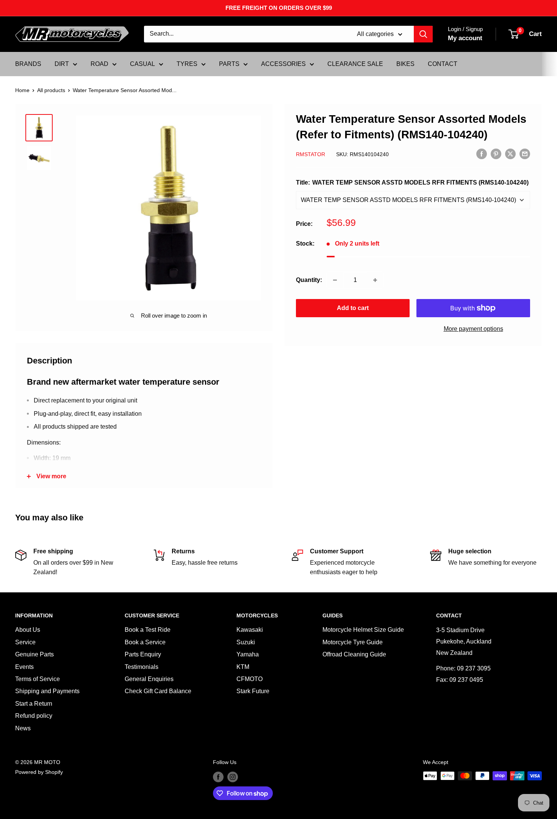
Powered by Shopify (39, 772)
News (23, 728)
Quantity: (309, 280)
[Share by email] (524, 153)
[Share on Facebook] (481, 153)
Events (24, 667)
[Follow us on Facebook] (218, 776)
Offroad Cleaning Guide (354, 654)
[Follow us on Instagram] (232, 776)
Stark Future (252, 691)
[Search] (423, 34)
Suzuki (245, 642)
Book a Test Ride (148, 629)
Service (25, 642)
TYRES (187, 64)
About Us (27, 629)
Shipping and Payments (47, 691)
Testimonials (141, 667)
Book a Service (145, 642)
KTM (242, 667)
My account (465, 38)
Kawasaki (249, 629)
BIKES (405, 64)
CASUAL (142, 64)
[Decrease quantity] (335, 280)
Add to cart (353, 308)
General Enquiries (149, 679)
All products (51, 90)
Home (22, 90)
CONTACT (442, 64)
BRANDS (28, 64)
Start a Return (33, 703)
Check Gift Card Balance (158, 691)
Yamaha (247, 654)
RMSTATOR (310, 154)
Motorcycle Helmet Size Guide (363, 629)
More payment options (473, 329)
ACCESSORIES (283, 64)
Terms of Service (37, 679)
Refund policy (33, 716)
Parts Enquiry (143, 654)
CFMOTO (249, 679)
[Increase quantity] (375, 280)
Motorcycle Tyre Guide (352, 642)
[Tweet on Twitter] (510, 153)
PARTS (229, 64)
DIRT (62, 64)
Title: (412, 182)
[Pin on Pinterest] (496, 153)
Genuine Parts (34, 654)
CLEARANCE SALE (355, 64)
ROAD (99, 64)
